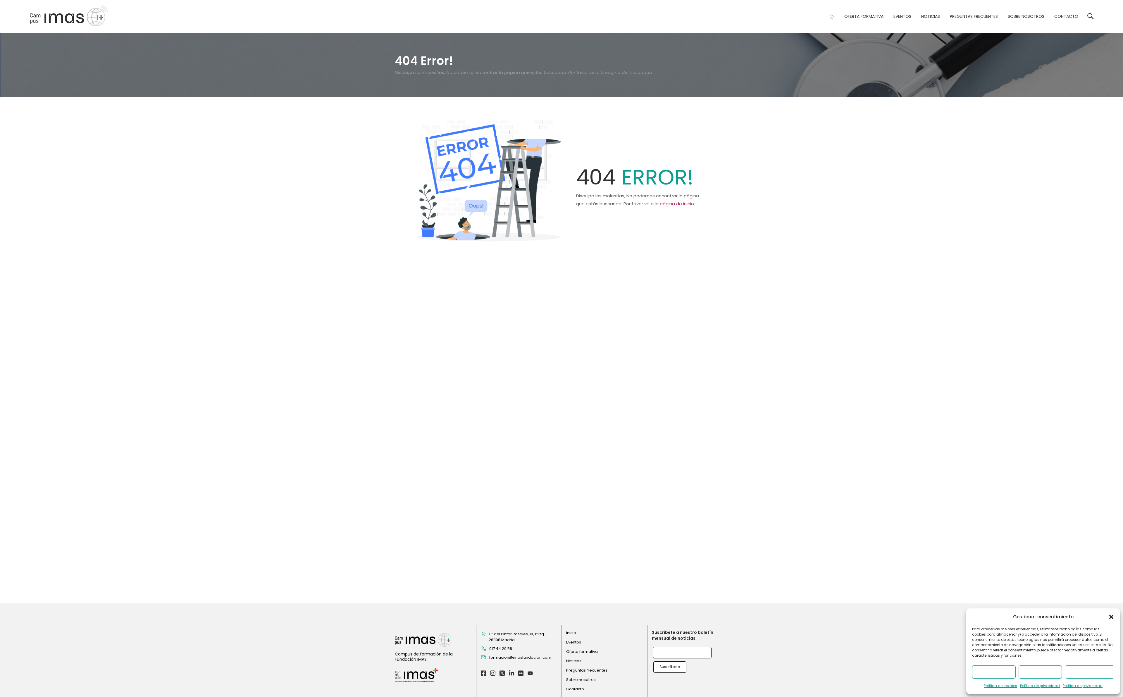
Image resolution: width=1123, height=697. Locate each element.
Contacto (1066, 16)
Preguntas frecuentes (974, 16)
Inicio (571, 633)
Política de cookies (1000, 685)
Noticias (930, 16)
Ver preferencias (1089, 672)
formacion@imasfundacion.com (520, 657)
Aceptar (994, 672)
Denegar (1040, 672)
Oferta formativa (863, 16)
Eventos (902, 16)
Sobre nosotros (1026, 16)
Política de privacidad (1040, 685)
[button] (1111, 617)
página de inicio (677, 204)
